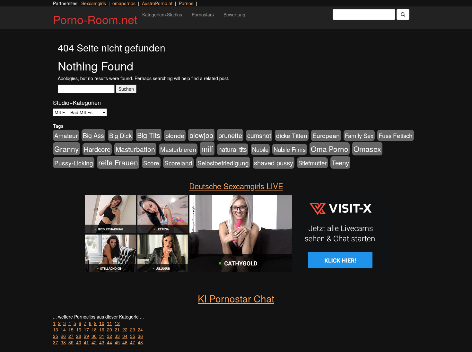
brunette (230, 135)
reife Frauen (118, 162)
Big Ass (93, 135)
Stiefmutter (312, 163)
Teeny (340, 162)
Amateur (66, 135)
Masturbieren (178, 149)
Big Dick (120, 135)
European (326, 135)
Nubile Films (290, 149)
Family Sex (359, 135)
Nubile (260, 149)
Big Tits (148, 135)
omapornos (123, 3)
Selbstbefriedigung (223, 162)
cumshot (259, 135)
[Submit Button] (403, 14)
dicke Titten (291, 135)
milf (207, 148)
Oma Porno (329, 149)
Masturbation (135, 149)
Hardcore (97, 149)
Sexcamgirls (93, 3)
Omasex (367, 148)
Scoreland (178, 162)
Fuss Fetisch (396, 135)
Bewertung (234, 14)
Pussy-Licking (73, 162)
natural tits (232, 149)
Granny (66, 149)
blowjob (201, 135)
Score (151, 162)
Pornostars (203, 14)
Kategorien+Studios (162, 14)
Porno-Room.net (95, 19)
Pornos (186, 3)
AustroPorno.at (157, 3)
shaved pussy (273, 162)
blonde (174, 135)
